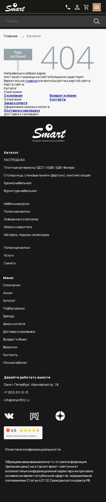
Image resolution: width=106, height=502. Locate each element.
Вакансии (10, 347)
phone (68, 7)
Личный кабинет (15, 362)
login (77, 7)
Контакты (58, 99)
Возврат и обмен (63, 95)
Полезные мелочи (17, 211)
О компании (13, 95)
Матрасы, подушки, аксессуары (26, 235)
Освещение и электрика (21, 219)
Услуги (9, 255)
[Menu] (97, 7)
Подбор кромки (14, 308)
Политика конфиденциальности (33, 449)
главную (31, 81)
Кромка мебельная (17, 183)
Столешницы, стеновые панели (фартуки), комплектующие (47, 175)
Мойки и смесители (18, 227)
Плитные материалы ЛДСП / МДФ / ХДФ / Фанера (39, 167)
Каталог (9, 300)
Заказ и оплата (15, 103)
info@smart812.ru (17, 400)
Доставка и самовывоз (22, 110)
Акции (7, 293)
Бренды (8, 316)
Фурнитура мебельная (20, 191)
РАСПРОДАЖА (14, 160)
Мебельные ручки (16, 204)
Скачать (10, 263)
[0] (86, 7)
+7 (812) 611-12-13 (16, 392)
